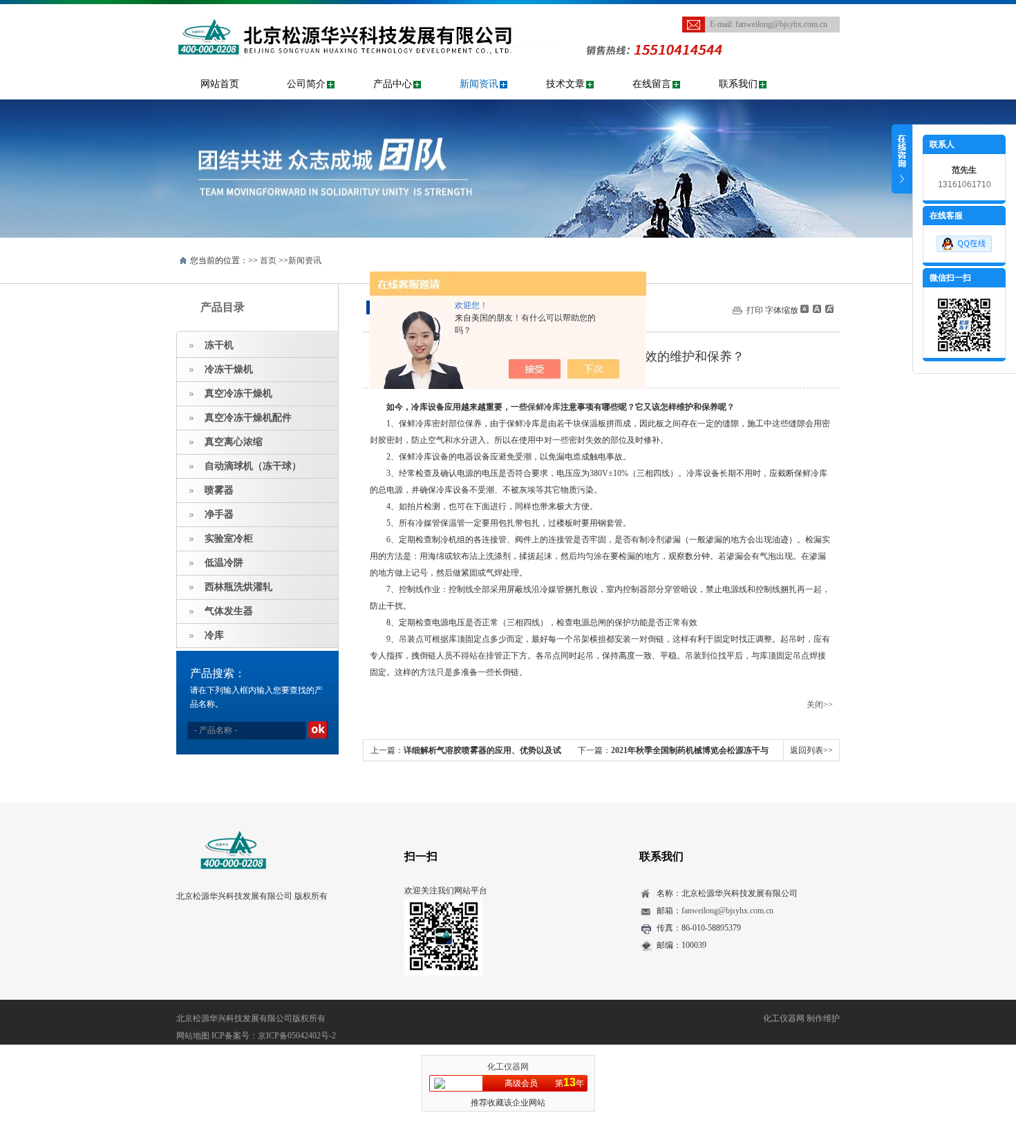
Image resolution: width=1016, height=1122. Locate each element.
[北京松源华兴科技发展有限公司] (366, 11)
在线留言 (651, 84)
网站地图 (192, 1035)
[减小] (804, 309)
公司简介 (306, 84)
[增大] (828, 309)
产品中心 (392, 84)
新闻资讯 (479, 84)
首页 (268, 260)
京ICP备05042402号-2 (297, 1035)
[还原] (816, 309)
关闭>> (820, 705)
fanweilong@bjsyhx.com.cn (781, 24)
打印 (754, 310)
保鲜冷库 (544, 407)
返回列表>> (811, 750)
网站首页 (219, 84)
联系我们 (738, 84)
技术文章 (565, 84)
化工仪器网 (508, 1067)
